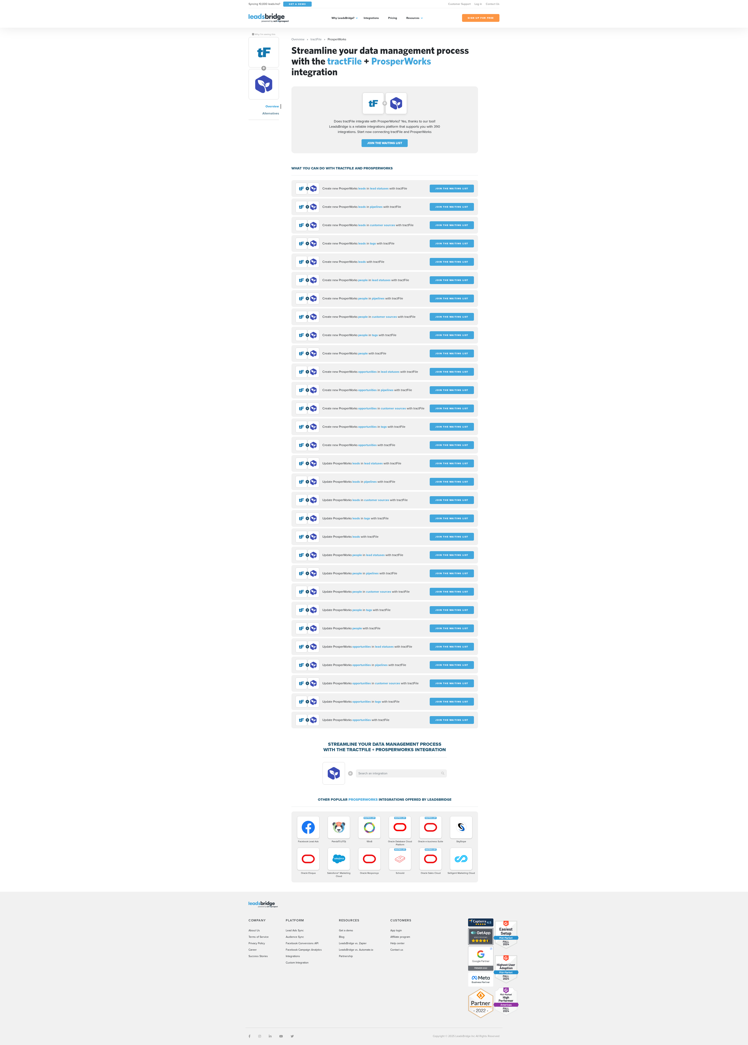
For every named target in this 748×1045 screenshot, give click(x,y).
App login (396, 930)
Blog (341, 937)
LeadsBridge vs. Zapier (353, 943)
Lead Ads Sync (295, 930)
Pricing (392, 18)
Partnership (346, 956)
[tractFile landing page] (264, 52)
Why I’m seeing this (264, 34)
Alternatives (270, 113)
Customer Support (459, 4)
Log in (478, 4)
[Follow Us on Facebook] (250, 1036)
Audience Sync (295, 937)
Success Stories (258, 956)
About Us (254, 930)
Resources (412, 18)
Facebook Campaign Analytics (304, 950)
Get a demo (346, 930)
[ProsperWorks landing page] (264, 84)
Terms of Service (259, 937)
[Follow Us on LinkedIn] (270, 1036)
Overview (272, 106)
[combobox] (401, 773)
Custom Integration (297, 963)
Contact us (396, 950)
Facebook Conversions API (302, 943)
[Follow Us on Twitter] (292, 1036)
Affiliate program (400, 937)
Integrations (371, 18)
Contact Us (492, 4)
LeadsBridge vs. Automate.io (356, 950)
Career (253, 950)
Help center (397, 943)
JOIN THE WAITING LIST (384, 143)
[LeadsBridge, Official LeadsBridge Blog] (269, 17)
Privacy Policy (257, 943)
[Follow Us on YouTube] (281, 1036)
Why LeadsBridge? (343, 18)
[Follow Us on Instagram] (259, 1036)
